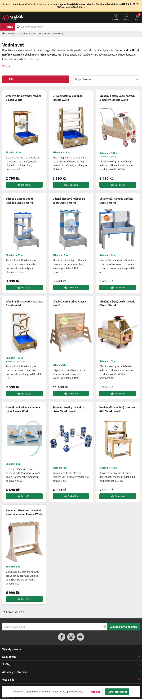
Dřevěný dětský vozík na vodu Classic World (117, 303)
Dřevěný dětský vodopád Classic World (68, 98)
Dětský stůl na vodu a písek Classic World (116, 200)
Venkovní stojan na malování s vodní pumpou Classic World (24, 512)
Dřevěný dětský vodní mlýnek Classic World (23, 98)
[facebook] (61, 637)
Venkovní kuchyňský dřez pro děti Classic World (117, 409)
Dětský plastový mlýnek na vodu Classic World (69, 200)
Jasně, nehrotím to (117, 691)
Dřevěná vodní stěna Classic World (69, 303)
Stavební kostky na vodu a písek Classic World (69, 409)
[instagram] (71, 637)
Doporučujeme (83, 79)
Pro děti (12, 33)
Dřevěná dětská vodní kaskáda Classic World (24, 303)
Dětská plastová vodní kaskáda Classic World (19, 200)
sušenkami (29, 691)
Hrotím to (95, 691)
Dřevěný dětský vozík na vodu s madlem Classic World (117, 98)
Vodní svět (58, 33)
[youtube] (80, 637)
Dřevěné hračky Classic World (34, 33)
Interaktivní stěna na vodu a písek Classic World (23, 409)
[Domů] (5, 34)
